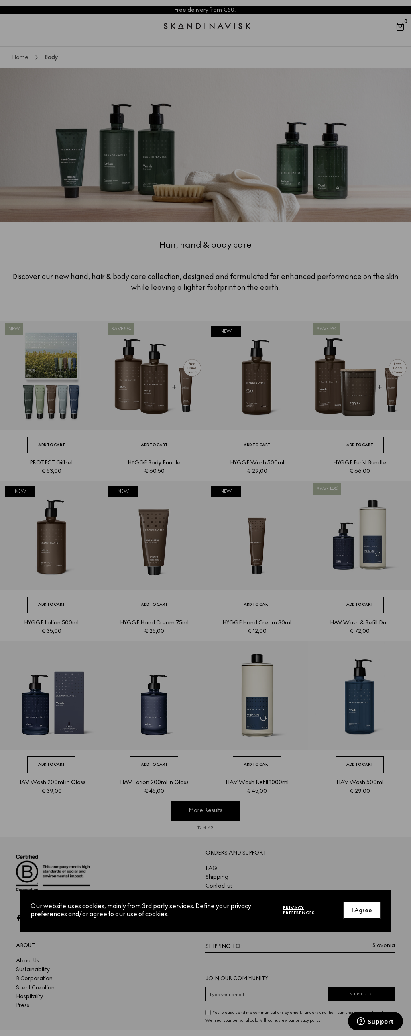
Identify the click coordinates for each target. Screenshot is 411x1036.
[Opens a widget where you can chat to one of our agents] (375, 1022)
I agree (362, 910)
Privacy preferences (299, 910)
